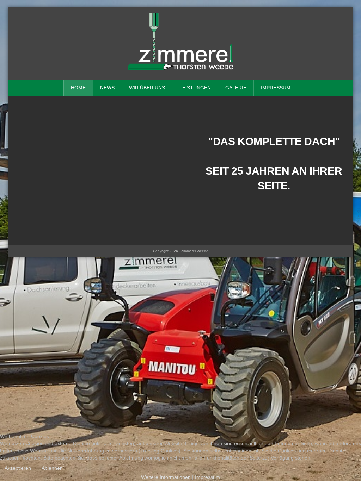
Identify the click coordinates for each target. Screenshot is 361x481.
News (107, 87)
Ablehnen (52, 468)
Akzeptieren (18, 468)
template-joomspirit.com (358, 231)
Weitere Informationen (166, 477)
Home (78, 87)
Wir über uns (147, 87)
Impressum (275, 87)
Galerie (235, 87)
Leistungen (195, 87)
